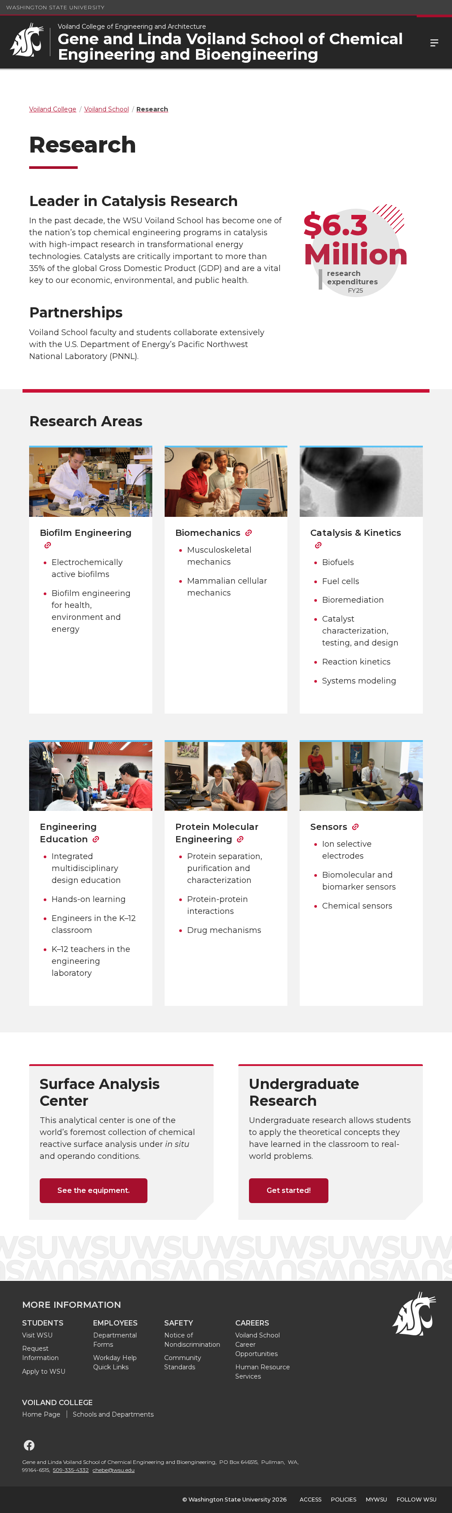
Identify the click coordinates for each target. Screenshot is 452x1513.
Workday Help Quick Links (115, 1362)
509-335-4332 (71, 1470)
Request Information (40, 1353)
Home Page (41, 1414)
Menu (434, 42)
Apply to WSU (43, 1371)
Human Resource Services (262, 1371)
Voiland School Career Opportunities (257, 1344)
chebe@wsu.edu (114, 1470)
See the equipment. (93, 1190)
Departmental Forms (115, 1340)
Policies (343, 1499)
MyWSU (376, 1499)
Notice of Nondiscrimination (192, 1340)
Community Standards (182, 1362)
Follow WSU (417, 1499)
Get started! (289, 1190)
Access (310, 1499)
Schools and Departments (113, 1414)
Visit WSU (37, 1335)
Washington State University (55, 7)
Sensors (328, 826)
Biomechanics (208, 532)
